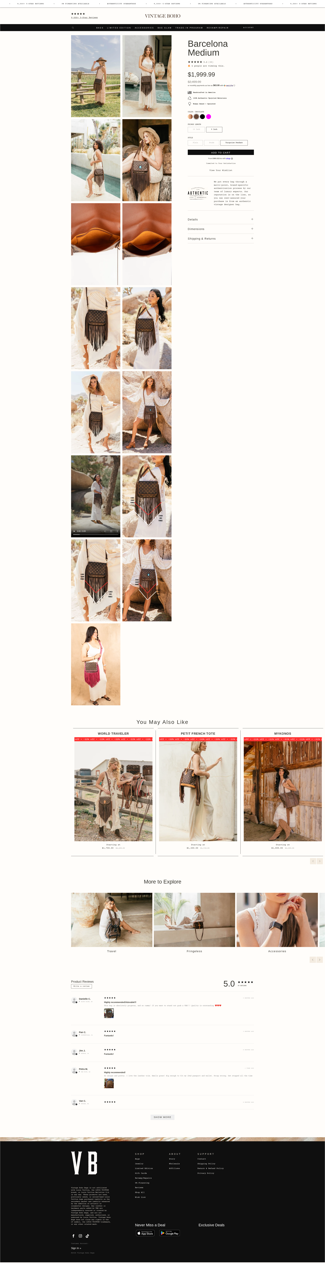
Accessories (144, 28)
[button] (221, 85)
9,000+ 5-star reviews (30, 4)
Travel (111, 951)
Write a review (82, 986)
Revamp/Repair (218, 28)
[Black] (202, 116)
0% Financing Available (75, 4)
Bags (100, 28)
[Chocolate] (196, 116)
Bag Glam (165, 28)
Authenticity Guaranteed (121, 4)
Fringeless (194, 951)
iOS (145, 1233)
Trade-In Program (189, 28)
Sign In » (76, 1248)
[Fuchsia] (208, 116)
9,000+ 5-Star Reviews (84, 17)
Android (169, 1233)
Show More (162, 1117)
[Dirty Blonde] (190, 116)
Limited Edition (119, 28)
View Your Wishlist (220, 170)
